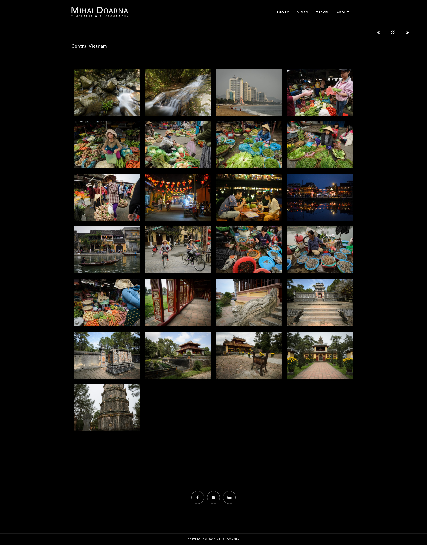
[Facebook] (198, 497)
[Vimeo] (213, 497)
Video (303, 12)
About (343, 12)
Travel (322, 12)
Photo (283, 12)
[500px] (229, 497)
